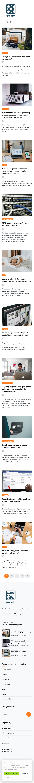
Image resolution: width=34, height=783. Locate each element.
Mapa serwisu (6, 738)
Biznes (4, 165)
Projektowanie (6, 684)
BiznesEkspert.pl (7, 751)
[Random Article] (4, 22)
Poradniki (5, 109)
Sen (4, 275)
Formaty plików (6, 699)
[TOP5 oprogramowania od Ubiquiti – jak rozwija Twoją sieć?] (17, 205)
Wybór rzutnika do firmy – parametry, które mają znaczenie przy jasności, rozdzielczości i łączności (16, 115)
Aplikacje (4, 689)
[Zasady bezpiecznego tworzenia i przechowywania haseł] (17, 427)
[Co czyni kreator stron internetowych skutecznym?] (17, 39)
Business (5, 495)
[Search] (7, 22)
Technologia (5, 679)
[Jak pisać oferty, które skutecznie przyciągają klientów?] (17, 533)
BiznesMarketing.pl (7, 749)
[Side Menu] (10, 22)
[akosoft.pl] (11, 10)
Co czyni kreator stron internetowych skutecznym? (21, 632)
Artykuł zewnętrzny (8, 441)
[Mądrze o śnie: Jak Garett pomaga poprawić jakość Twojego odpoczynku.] (17, 261)
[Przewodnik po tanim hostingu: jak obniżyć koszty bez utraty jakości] (17, 315)
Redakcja (15, 635)
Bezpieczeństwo (7, 383)
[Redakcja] (3, 62)
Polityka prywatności (8, 733)
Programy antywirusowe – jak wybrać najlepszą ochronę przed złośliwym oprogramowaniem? (16, 389)
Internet (5, 53)
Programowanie (6, 669)
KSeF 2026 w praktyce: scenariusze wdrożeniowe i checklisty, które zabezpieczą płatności (15, 171)
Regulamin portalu (7, 728)
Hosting (5, 329)
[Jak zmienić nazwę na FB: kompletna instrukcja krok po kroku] (17, 481)
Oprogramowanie (7, 219)
